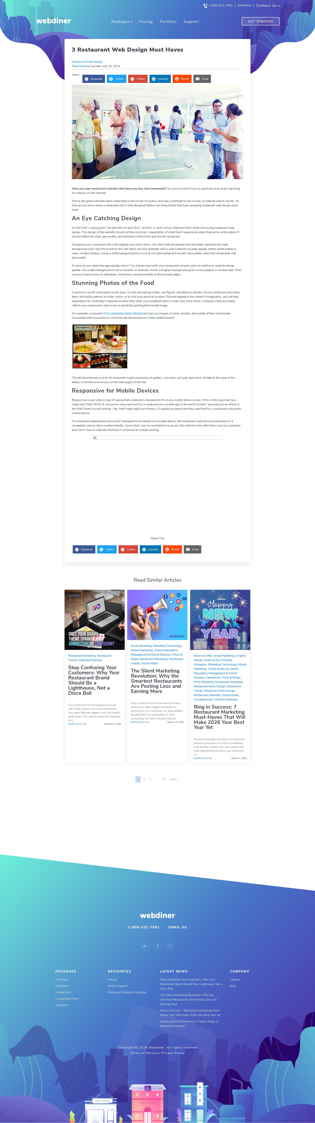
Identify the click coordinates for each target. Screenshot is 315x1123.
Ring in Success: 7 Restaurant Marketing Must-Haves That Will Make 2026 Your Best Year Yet (219, 717)
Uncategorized (203, 699)
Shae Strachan (81, 66)
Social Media (149, 663)
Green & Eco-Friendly (218, 660)
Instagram (200, 664)
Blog (233, 986)
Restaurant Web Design (87, 62)
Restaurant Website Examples (127, 992)
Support (191, 21)
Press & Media (231, 678)
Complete (61, 1005)
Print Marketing (203, 682)
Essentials (61, 986)
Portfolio (168, 21)
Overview (61, 979)
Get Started (260, 21)
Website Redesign (90, 660)
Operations (213, 678)
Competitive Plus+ (67, 999)
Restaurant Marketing (82, 656)
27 (164, 779)
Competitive (63, 992)
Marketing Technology (167, 646)
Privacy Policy (172, 1053)
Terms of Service (144, 1053)
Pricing (146, 21)
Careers (235, 979)
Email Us (178, 927)
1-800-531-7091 (220, 5)
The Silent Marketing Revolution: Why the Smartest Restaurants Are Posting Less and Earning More (156, 681)
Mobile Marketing (142, 650)
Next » (174, 779)
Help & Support (118, 986)
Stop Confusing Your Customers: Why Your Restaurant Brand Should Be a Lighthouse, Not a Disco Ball (94, 680)
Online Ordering (218, 669)
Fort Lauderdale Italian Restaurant (125, 313)
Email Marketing (141, 646)
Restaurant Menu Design (209, 686)
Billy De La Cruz (78, 723)
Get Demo (244, 5)
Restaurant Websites (207, 695)
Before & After (203, 656)
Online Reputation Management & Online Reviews (216, 673)
